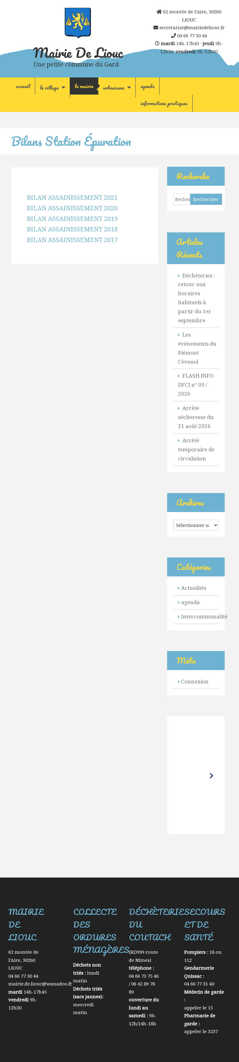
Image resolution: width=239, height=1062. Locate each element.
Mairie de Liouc (78, 53)
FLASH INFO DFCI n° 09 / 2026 (196, 384)
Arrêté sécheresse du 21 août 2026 (195, 417)
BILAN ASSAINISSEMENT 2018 (72, 229)
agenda (147, 86)
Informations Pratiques (164, 103)
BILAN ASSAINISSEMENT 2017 (72, 239)
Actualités (193, 587)
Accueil (23, 86)
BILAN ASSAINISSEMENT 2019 (72, 218)
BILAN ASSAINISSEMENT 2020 (72, 208)
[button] (196, 774)
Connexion (195, 681)
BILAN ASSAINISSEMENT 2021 (72, 197)
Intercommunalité (204, 616)
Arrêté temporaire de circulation (196, 449)
